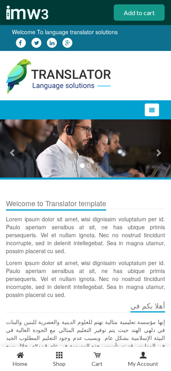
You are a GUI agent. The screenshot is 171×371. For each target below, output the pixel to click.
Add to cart (139, 12)
